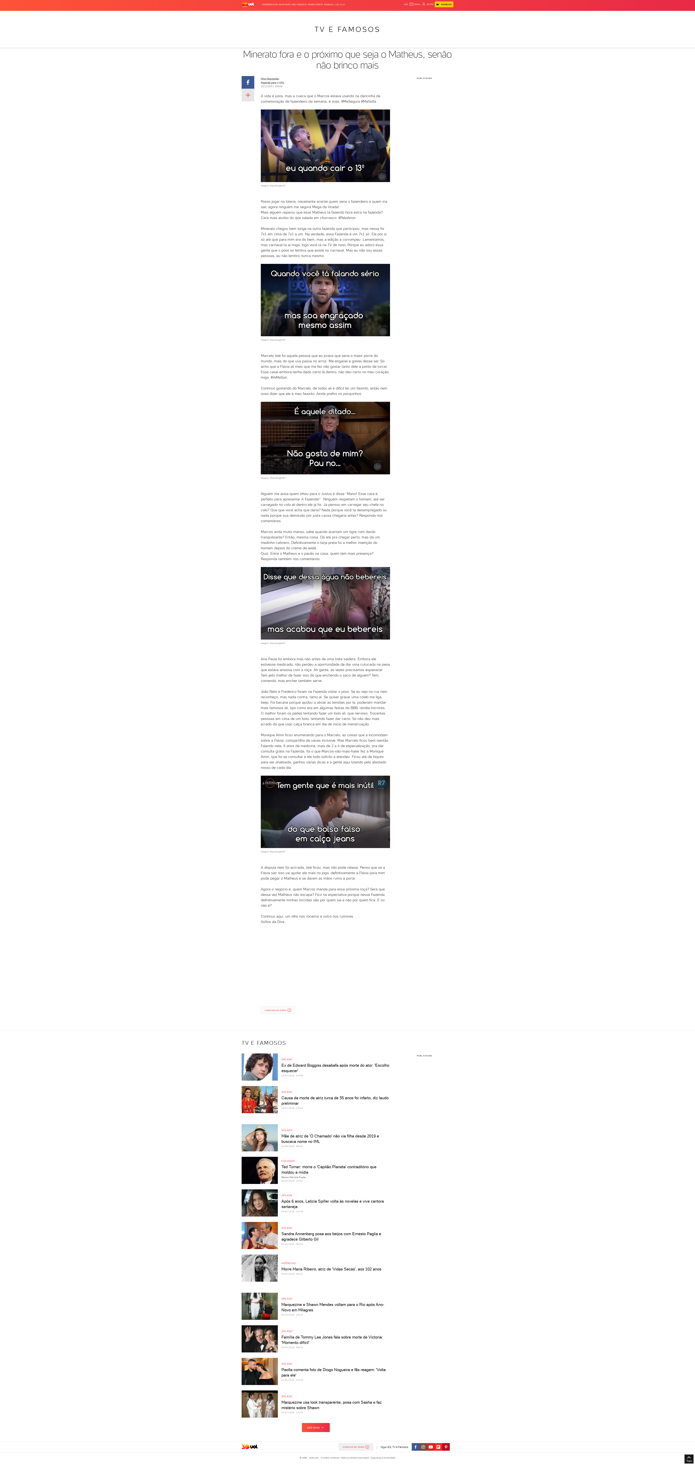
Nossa (410, 14)
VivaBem (374, 14)
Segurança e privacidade (382, 1457)
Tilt (382, 14)
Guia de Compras (447, 14)
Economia (318, 14)
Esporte (339, 14)
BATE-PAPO (284, 4)
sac (406, 4)
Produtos (249, 14)
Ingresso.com (270, 4)
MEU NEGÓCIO (299, 4)
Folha (329, 14)
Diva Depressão (270, 78)
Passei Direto (315, 4)
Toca (431, 14)
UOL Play (340, 4)
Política (294, 14)
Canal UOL (399, 14)
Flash (260, 14)
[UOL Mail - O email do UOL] (415, 4)
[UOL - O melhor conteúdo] (248, 4)
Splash (350, 14)
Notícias (283, 14)
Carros (305, 14)
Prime (424, 14)
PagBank (329, 4)
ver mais (313, 1427)
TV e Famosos (347, 29)
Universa (361, 14)
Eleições (270, 14)
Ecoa (388, 14)
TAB (417, 14)
